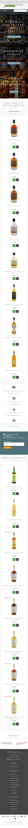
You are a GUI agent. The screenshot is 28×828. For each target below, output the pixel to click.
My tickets (14, 806)
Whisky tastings (14, 766)
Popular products (14, 113)
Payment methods (14, 784)
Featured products (14, 111)
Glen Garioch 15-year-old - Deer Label (14, 337)
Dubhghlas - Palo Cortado (14, 205)
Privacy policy (14, 782)
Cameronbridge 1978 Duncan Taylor (14, 370)
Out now (14, 91)
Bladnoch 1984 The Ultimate (14, 519)
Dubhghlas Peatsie (14, 238)
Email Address (7, 441)
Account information (14, 802)
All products (14, 810)
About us (14, 776)
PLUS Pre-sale (14, 36)
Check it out (14, 63)
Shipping (14, 788)
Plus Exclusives (14, 800)
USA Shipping (14, 790)
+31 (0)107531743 (14, 757)
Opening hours (14, 774)
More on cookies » (19, 6)
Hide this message (10, 6)
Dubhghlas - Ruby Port (14, 173)
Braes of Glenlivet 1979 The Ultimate (14, 552)
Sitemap (14, 792)
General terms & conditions (14, 780)
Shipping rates (14, 786)
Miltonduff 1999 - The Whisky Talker (14, 304)
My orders (14, 804)
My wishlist (14, 808)
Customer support (14, 778)
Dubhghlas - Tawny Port (14, 140)
